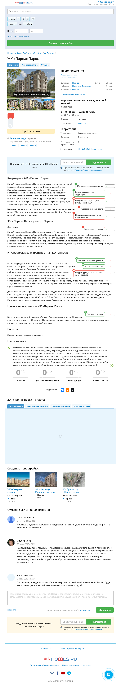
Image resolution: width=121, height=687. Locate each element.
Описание (13, 65)
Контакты (46, 648)
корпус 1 (14, 145)
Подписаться (98, 162)
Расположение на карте (74, 94)
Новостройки (14, 53)
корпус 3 (32, 145)
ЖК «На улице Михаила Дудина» (45, 490)
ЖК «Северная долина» (14, 490)
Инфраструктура (30, 65)
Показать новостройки (60, 43)
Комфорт (82, 123)
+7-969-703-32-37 (105, 2)
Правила (11, 609)
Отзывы (45, 65)
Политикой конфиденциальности (88, 170)
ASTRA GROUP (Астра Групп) (90, 149)
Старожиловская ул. (69, 77)
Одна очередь (18, 138)
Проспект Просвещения (82, 86)
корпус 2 (23, 145)
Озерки (75, 89)
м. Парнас (49, 53)
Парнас (75, 83)
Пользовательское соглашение (76, 665)
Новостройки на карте (72, 648)
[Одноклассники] (67, 390)
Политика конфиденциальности (44, 665)
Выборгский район (32, 53)
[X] (72, 390)
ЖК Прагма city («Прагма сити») (71, 490)
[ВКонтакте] (62, 390)
